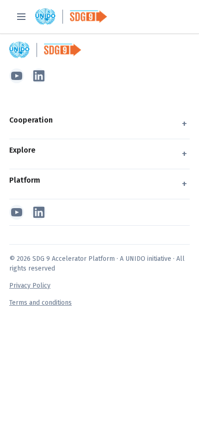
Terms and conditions (40, 303)
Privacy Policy (29, 285)
